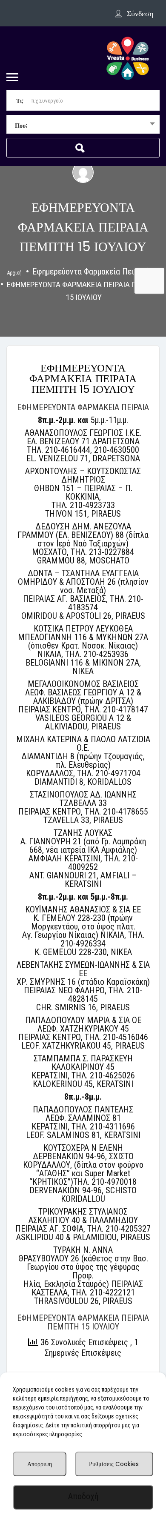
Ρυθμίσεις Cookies (114, 1464)
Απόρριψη (39, 1464)
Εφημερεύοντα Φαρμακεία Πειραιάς (93, 271)
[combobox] (83, 125)
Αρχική (14, 273)
